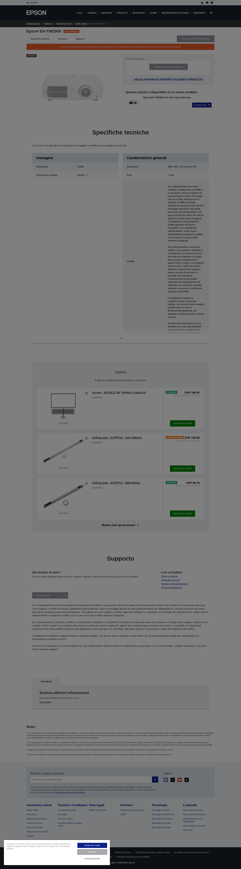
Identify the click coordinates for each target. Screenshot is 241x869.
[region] (57, 852)
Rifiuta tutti (92, 852)
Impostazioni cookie (92, 858)
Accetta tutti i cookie (92, 845)
